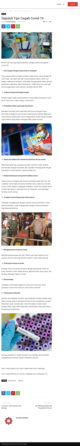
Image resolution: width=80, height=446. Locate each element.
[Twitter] (8, 26)
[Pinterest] (13, 26)
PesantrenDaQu (11, 21)
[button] (31, 1)
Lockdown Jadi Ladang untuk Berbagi (11, 407)
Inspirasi (20, 380)
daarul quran (12, 380)
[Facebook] (3, 26)
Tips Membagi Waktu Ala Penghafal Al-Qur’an (43, 407)
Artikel (10, 11)
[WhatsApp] (18, 26)
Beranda (4, 11)
